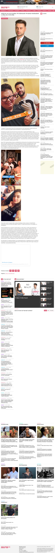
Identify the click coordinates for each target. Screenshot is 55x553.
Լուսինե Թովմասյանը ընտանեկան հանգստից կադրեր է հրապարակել (7, 369)
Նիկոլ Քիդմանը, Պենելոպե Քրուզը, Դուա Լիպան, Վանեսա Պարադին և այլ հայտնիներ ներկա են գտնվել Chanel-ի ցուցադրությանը (27, 446)
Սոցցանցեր (3, 324)
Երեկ (48, 310)
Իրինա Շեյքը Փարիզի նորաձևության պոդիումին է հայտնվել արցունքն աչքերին (26, 440)
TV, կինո (39, 465)
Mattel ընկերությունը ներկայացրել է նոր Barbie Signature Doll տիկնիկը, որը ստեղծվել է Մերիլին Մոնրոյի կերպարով (47, 64)
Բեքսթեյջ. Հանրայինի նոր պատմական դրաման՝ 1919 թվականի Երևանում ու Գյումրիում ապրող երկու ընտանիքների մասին (45, 486)
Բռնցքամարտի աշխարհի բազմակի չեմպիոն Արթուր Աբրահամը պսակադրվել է (46, 33)
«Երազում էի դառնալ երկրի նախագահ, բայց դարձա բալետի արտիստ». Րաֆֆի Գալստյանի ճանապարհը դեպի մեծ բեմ (9, 446)
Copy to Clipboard (18, 271)
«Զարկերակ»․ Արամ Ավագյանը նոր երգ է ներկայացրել (6, 375)
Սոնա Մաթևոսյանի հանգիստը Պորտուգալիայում (6, 379)
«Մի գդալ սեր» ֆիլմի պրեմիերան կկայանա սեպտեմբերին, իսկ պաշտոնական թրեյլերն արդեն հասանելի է (44, 491)
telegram (16, 271)
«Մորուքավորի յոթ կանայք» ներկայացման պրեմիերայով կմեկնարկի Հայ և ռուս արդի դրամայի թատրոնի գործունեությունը (45, 82)
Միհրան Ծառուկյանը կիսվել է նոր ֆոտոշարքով (46, 39)
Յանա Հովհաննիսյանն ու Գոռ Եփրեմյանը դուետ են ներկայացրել (46, 144)
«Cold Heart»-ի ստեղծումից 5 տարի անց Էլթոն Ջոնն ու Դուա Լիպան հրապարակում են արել (6, 384)
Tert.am (5, 7)
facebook (10, 271)
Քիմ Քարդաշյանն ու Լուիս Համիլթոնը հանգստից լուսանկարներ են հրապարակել (46, 88)
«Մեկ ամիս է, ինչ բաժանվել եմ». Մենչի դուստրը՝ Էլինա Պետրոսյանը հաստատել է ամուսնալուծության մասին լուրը (46, 121)
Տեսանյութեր (20, 279)
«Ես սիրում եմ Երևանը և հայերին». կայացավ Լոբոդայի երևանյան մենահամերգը (46, 133)
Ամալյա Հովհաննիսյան (9, 273)
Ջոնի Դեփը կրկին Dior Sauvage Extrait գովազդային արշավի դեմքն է (46, 94)
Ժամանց (2, 281)
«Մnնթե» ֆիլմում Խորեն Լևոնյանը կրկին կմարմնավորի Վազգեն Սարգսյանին (6, 395)
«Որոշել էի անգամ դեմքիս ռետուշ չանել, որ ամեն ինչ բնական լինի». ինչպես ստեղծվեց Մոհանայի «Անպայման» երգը (7, 401)
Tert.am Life (22, 59)
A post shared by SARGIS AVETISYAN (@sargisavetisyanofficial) (13, 264)
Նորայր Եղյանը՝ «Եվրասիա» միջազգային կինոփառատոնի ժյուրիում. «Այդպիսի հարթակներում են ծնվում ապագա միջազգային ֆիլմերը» (9, 460)
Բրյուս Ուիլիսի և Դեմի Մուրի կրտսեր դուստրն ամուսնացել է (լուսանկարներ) (46, 149)
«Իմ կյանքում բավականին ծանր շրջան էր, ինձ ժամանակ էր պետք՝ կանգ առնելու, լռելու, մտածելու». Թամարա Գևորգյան (46, 114)
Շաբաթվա (51, 310)
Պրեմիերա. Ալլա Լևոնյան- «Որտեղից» (45, 127)
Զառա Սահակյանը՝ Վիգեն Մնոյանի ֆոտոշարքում (26, 481)
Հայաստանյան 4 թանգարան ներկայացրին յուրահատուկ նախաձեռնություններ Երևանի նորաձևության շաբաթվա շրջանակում (27, 452)
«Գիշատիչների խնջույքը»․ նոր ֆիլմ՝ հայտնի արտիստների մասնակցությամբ (45, 497)
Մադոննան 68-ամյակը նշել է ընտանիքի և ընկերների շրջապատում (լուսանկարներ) (45, 75)
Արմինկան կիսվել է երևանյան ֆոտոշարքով (27, 493)
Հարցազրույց (3, 398)
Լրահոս (44, 13)
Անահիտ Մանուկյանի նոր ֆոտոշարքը (5, 390)
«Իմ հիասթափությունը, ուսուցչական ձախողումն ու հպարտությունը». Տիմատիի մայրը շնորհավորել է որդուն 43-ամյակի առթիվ (46, 156)
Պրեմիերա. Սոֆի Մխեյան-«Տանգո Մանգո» (46, 70)
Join (48, 45)
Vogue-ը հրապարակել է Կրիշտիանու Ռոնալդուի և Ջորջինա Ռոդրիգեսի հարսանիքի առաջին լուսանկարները (47, 138)
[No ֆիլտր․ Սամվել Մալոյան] (27, 289)
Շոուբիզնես (4, 18)
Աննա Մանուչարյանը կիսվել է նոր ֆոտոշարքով (46, 51)
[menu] (53, 11)
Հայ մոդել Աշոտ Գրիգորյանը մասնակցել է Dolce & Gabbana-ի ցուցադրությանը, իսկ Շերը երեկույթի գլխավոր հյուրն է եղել (27, 457)
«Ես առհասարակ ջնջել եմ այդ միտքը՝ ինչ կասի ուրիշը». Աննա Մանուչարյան (6, 407)
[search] (52, 7)
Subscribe (47, 42)
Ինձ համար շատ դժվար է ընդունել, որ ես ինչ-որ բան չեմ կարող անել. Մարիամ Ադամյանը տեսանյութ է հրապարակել (46, 57)
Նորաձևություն (23, 424)
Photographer (23, 465)
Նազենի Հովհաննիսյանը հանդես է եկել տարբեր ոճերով (26, 486)
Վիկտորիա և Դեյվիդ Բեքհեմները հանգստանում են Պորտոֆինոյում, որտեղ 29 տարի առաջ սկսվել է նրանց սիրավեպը (46, 108)
